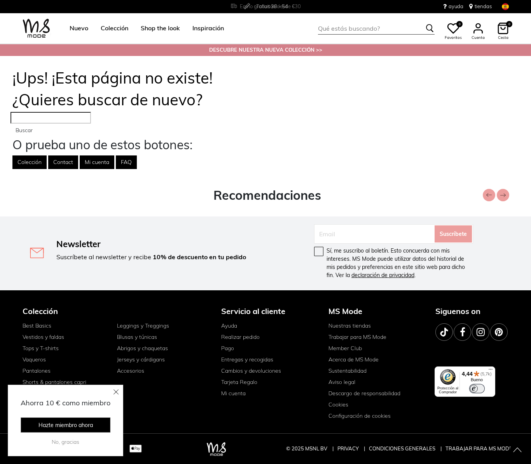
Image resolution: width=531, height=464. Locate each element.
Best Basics (37, 325)
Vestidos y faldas (43, 336)
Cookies (338, 404)
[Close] (116, 392)
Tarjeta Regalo (239, 382)
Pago (227, 348)
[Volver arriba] (517, 450)
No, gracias (65, 441)
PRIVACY (348, 448)
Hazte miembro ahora (65, 425)
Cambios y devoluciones (251, 370)
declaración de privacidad (382, 275)
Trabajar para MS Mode (357, 336)
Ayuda (229, 325)
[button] (79, 28)
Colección (29, 162)
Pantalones (37, 370)
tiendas (483, 6)
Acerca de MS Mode (353, 359)
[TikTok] (444, 332)
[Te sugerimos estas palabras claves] (430, 28)
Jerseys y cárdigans (141, 359)
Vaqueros (34, 359)
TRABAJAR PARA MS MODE (478, 448)
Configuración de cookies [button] (359, 415)
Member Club (345, 348)
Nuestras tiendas (349, 325)
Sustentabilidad (347, 370)
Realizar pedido (240, 336)
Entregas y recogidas (247, 359)
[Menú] (490, 371)
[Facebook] (462, 332)
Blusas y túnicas (137, 336)
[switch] (477, 388)
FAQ (126, 162)
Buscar (24, 130)
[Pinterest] (499, 332)
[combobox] (376, 28)
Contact (63, 162)
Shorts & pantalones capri (54, 382)
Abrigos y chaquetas (142, 348)
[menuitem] (75, 28)
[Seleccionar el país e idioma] (505, 6)
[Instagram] (480, 332)
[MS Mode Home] (36, 28)
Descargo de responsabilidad (364, 393)
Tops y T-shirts (41, 348)
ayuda (456, 6)
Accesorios (130, 370)
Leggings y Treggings (143, 325)
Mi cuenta (97, 162)
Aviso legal (341, 382)
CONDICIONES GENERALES (403, 448)
